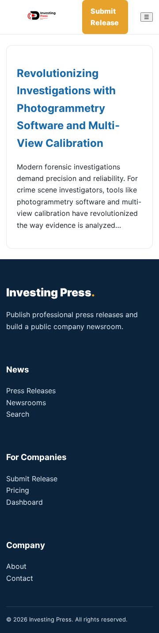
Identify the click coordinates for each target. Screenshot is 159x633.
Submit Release (105, 17)
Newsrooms (26, 402)
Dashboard (24, 502)
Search (17, 414)
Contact (19, 578)
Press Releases (31, 390)
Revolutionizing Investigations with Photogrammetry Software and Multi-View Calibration (68, 108)
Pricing (17, 490)
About (16, 566)
